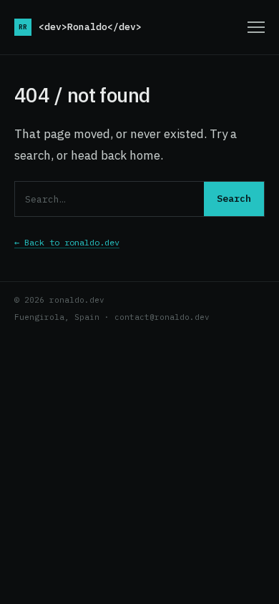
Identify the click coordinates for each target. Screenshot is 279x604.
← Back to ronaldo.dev (66, 242)
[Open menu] (256, 27)
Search (234, 199)
